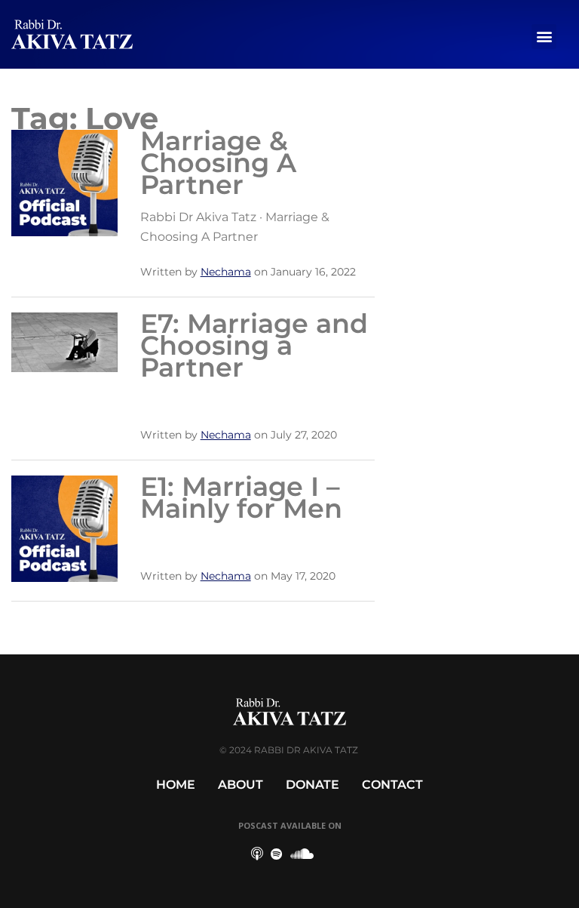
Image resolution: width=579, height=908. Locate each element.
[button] (544, 36)
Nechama (226, 272)
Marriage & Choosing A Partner (218, 163)
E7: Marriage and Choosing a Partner (254, 345)
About (240, 784)
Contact (392, 784)
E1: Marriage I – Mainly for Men (241, 497)
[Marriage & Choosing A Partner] (64, 181)
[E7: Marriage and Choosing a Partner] (64, 341)
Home (175, 784)
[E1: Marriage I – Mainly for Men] (64, 527)
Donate (312, 784)
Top (543, 872)
